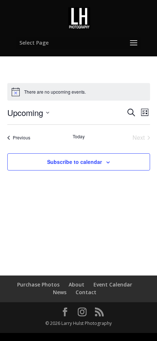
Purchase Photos (38, 284)
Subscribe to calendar (74, 161)
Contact (86, 292)
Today (79, 136)
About (76, 284)
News (59, 292)
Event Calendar (112, 284)
